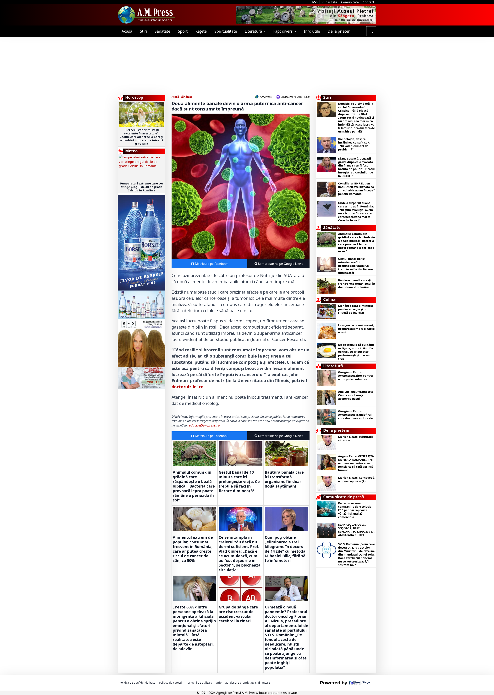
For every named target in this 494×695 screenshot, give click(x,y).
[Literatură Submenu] (265, 31)
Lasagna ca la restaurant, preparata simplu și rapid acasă (356, 328)
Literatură (253, 31)
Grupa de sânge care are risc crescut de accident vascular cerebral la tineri (238, 614)
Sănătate (162, 31)
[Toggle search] (371, 31)
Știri (143, 31)
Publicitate (329, 2)
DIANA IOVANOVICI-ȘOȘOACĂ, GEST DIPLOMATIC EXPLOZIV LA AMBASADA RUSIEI (356, 530)
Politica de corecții (171, 682)
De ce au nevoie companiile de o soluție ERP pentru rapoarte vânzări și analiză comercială (354, 510)
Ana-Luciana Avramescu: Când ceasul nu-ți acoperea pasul (355, 395)
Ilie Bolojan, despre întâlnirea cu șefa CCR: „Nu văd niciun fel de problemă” (354, 144)
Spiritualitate (225, 31)
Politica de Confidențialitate (137, 682)
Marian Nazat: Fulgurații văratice (355, 438)
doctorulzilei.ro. (188, 386)
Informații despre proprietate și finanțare (243, 682)
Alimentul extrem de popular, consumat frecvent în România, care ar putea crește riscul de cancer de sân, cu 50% (193, 549)
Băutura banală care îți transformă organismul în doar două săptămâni (284, 479)
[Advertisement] (247, 66)
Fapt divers (283, 31)
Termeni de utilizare (199, 682)
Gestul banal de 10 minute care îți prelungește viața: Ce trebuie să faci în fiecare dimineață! (239, 481)
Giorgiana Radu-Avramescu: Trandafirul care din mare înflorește (355, 414)
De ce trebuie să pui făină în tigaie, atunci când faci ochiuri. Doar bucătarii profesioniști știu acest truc (356, 351)
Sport (183, 31)
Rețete (201, 31)
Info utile (312, 31)
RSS (315, 2)
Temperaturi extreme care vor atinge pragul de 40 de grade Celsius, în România (141, 187)
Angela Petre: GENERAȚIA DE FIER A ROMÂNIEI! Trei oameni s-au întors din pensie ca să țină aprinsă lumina (356, 463)
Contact (368, 2)
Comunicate (350, 2)
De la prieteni (339, 31)
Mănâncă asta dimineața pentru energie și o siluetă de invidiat (356, 309)
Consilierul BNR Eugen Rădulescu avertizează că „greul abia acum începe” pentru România (356, 188)
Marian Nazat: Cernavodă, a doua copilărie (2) (356, 479)
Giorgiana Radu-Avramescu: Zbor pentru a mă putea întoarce (355, 375)
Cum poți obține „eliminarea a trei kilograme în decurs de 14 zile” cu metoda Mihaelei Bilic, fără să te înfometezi (285, 549)
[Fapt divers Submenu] (296, 31)
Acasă (127, 31)
